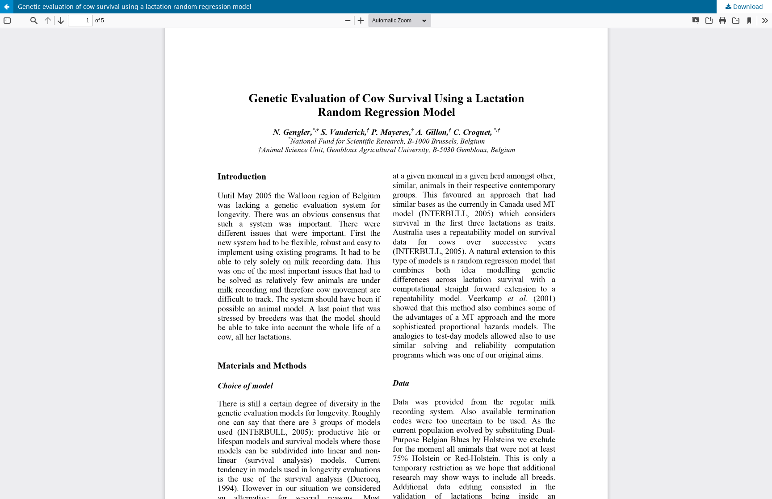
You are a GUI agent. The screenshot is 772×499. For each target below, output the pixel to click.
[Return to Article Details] (6, 6)
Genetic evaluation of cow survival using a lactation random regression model (135, 6)
